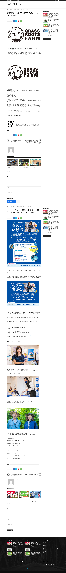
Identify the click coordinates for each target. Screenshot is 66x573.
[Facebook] (52, 0)
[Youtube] (58, 0)
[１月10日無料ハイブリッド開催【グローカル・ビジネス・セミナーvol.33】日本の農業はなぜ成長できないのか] (45, 14)
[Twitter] (55, 0)
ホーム (8, 9)
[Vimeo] (56, 0)
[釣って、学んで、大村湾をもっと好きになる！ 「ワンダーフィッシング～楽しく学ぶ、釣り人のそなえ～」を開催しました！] (45, 30)
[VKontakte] (54, 565)
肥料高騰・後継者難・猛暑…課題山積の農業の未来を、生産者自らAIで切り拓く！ (53, 25)
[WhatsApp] (21, 21)
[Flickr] (49, 565)
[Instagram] (54, 0)
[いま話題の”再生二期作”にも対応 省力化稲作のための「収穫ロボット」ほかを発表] (12, 162)
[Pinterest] (18, 21)
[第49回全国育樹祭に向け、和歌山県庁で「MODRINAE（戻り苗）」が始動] (35, 162)
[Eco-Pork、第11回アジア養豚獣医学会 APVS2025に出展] (45, 20)
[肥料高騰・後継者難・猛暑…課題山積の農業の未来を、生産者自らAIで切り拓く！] (45, 25)
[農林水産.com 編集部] (7, 18)
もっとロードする (50, 35)
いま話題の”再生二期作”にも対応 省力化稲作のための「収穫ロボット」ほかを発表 (12, 168)
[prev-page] (7, 172)
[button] (57, 7)
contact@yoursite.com (27, 568)
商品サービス (11, 9)
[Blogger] (44, 565)
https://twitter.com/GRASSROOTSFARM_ (22, 123)
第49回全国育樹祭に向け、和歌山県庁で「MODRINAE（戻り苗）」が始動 (35, 168)
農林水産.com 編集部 (18, 147)
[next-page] (9, 172)
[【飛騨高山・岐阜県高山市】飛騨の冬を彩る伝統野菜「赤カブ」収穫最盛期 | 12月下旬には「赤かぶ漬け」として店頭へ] (24, 162)
